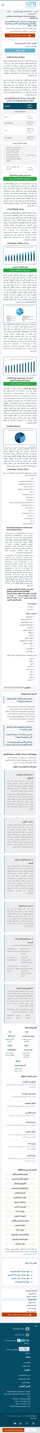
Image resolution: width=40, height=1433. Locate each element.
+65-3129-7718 (25, 1404)
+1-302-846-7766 (24, 1401)
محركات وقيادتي (16, 213)
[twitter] (27, 1423)
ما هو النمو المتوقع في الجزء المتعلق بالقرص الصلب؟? (19, 728)
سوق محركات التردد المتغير (20, 1278)
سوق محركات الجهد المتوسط (20, 1271)
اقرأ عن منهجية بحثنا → (30, 1254)
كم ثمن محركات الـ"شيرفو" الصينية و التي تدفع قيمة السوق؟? (19, 735)
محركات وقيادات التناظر (19, 456)
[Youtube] (15, 1423)
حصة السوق (32, 1302)
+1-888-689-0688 (24, 1399)
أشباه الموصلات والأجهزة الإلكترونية (22, 11)
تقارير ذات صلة (31, 1311)
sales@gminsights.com (22, 1406)
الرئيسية (36, 11)
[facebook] (20, 1423)
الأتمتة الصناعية (31, 14)
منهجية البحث (31, 1308)
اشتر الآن (19, 50)
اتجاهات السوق (31, 1296)
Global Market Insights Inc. (16, 1416)
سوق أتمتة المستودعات (22, 1282)
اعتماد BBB (11, 1036)
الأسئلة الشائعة (31, 1305)
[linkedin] (33, 1423)
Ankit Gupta (8, 687)
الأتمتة (8, 11)
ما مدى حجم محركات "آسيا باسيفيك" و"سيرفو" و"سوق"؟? (19, 699)
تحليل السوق (32, 1299)
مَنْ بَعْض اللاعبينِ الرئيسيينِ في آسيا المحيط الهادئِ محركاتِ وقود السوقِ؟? (18, 743)
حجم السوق (32, 1293)
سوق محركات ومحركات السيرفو (19, 1275)
